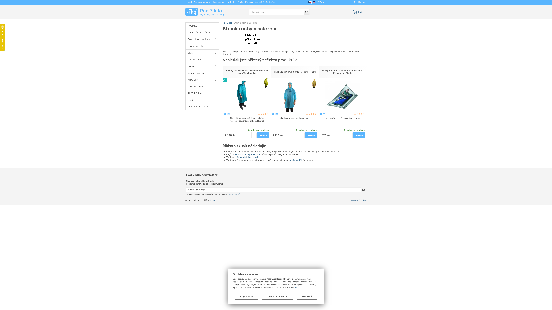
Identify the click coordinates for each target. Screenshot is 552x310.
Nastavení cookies (359, 200)
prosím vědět (295, 160)
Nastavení (307, 296)
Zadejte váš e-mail (196, 189)
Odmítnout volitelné (278, 296)
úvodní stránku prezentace (247, 154)
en (314, 2)
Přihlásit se (359, 2)
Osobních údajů (233, 194)
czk (320, 2)
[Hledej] (306, 12)
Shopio (213, 200)
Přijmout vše (246, 296)
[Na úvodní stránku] (202, 12)
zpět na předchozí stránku (247, 157)
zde (295, 287)
